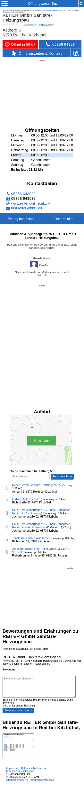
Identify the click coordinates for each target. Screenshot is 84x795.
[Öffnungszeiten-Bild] (18, 756)
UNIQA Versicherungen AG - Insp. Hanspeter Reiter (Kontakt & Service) (41, 525)
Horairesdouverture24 (42, 779)
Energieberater (36, 10)
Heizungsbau (46, 10)
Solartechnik (56, 10)
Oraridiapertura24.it (17, 779)
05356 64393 (22, 194)
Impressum (12, 768)
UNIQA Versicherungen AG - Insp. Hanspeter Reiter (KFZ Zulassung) (41, 511)
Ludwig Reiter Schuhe (26, 499)
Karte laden (42, 440)
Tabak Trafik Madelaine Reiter (31, 538)
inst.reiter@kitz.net (26, 208)
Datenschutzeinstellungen (20, 771)
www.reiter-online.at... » (30, 203)
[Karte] (76, 53)
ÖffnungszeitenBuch (44, 3)
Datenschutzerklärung (33, 768)
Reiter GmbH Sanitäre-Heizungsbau (35, 485)
